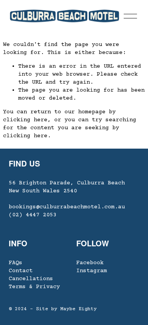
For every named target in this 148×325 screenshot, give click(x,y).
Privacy (48, 287)
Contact (21, 271)
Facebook (90, 263)
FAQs (15, 263)
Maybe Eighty (78, 309)
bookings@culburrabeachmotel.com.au (67, 207)
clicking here (25, 120)
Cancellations (31, 279)
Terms (17, 287)
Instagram (91, 271)
